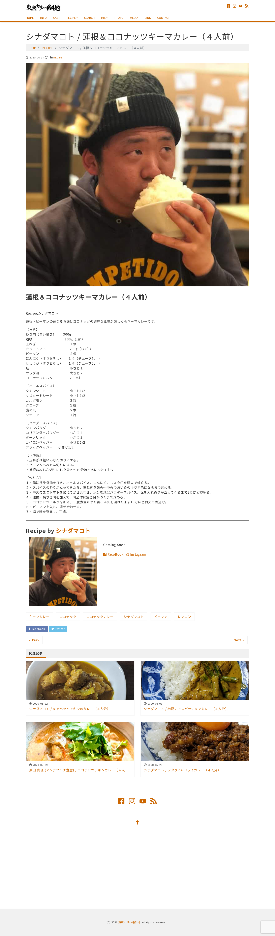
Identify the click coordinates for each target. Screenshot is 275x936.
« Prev (34, 640)
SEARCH (89, 18)
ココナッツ (68, 616)
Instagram (137, 554)
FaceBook (115, 554)
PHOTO (119, 18)
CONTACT (163, 18)
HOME (30, 18)
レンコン (184, 616)
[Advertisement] (137, 869)
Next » (239, 640)
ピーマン (160, 616)
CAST (56, 18)
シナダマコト (73, 530)
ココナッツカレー (100, 616)
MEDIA (134, 18)
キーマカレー (39, 616)
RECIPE (71, 18)
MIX (103, 18)
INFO (43, 18)
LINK (148, 18)
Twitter (59, 629)
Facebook (38, 629)
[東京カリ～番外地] (43, 6)
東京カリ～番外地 (129, 922)
